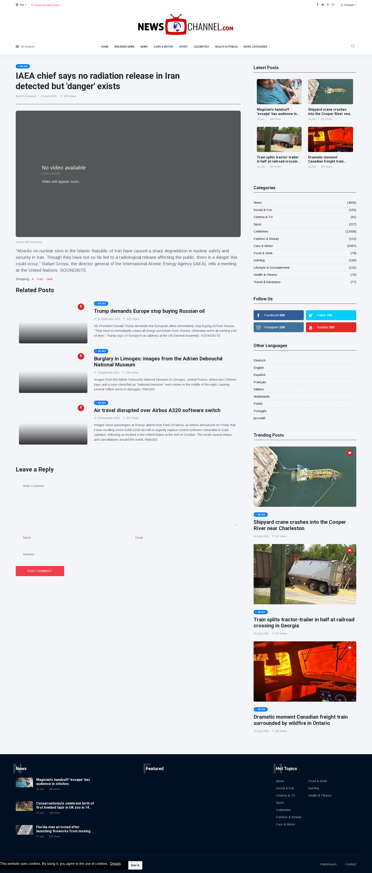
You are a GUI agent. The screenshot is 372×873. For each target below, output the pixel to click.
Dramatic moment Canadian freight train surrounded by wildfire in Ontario (328, 163)
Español (259, 375)
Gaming (259, 260)
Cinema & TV (263, 217)
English (259, 367)
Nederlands (262, 396)
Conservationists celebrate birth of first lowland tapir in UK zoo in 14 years (65, 807)
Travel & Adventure (267, 282)
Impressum (328, 864)
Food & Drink (263, 253)
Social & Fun (263, 210)
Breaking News (125, 46)
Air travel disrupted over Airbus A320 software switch (157, 410)
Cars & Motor (163, 46)
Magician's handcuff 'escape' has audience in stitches (277, 113)
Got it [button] (135, 865)
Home (104, 46)
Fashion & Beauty (266, 238)
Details (115, 863)
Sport (183, 46)
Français (260, 382)
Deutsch (259, 360)
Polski (258, 403)
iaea (49, 279)
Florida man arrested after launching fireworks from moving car (63, 831)
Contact (350, 864)
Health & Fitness (226, 46)
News (144, 46)
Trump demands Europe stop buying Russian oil (149, 311)
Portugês (260, 411)
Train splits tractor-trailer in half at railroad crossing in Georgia (278, 161)
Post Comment (40, 571)
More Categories (255, 46)
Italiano (259, 389)
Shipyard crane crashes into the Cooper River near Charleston (330, 113)
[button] (109, 864)
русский (259, 418)
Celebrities (201, 46)
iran (40, 279)
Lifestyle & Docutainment (271, 267)
